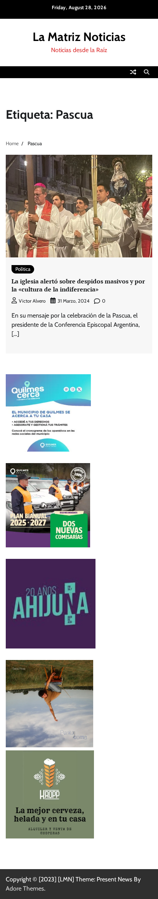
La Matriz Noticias (79, 36)
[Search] (146, 72)
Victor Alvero (32, 301)
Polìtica (22, 269)
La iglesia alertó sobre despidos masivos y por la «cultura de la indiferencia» (78, 285)
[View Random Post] (133, 72)
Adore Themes (25, 888)
